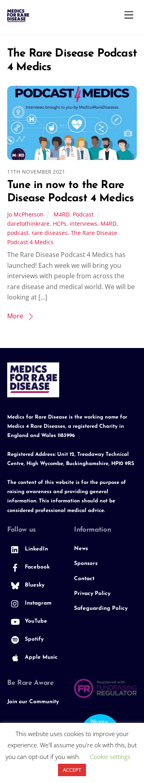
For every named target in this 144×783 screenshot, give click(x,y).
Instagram (37, 603)
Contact (84, 578)
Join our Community (33, 701)
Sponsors (86, 563)
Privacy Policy (92, 593)
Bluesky (33, 585)
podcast (17, 233)
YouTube (35, 621)
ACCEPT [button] (72, 769)
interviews (83, 223)
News (81, 548)
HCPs (59, 223)
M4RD (62, 214)
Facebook (36, 567)
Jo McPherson (25, 214)
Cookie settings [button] (110, 757)
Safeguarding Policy (101, 608)
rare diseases (50, 233)
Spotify (33, 639)
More (15, 316)
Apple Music (40, 657)
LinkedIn (35, 549)
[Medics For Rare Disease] (18, 18)
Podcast (83, 214)
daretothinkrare (28, 223)
